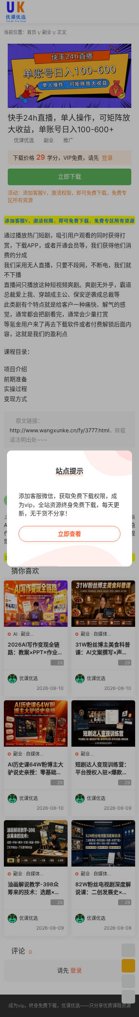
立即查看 (69, 534)
